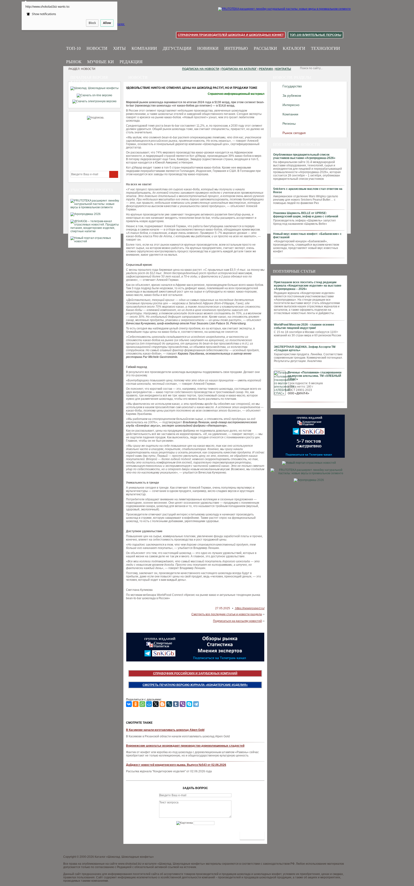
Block (92, 23)
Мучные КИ (100, 61)
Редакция (131, 61)
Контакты (283, 69)
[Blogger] (162, 704)
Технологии (325, 48)
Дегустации (177, 48)
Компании (144, 48)
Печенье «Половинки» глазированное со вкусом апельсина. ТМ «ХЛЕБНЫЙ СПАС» (315, 376)
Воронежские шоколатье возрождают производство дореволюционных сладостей (185, 745)
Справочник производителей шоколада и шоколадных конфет (231, 35)
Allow (107, 23)
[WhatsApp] (142, 704)
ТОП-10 (73, 48)
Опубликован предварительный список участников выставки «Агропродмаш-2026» (304, 156)
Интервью (236, 48)
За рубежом (291, 95)
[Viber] (182, 704)
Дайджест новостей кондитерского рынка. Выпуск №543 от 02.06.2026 (176, 765)
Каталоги (294, 48)
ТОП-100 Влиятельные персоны (315, 35)
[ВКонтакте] (129, 704)
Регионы (289, 123)
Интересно (290, 105)
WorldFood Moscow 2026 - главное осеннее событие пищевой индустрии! (304, 326)
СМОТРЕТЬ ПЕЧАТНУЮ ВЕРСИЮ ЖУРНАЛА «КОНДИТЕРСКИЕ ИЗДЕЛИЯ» (195, 685)
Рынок (73, 61)
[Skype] (189, 704)
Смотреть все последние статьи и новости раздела (226, 614)
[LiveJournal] (169, 704)
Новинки (207, 48)
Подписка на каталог (239, 69)
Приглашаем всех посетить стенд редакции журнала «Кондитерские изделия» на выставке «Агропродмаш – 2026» (307, 286)
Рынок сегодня (294, 133)
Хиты (119, 48)
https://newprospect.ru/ (249, 608)
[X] (156, 704)
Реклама (266, 69)
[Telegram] (196, 704)
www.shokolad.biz (130, 863)
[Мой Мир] (149, 704)
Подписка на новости (200, 69)
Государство (292, 86)
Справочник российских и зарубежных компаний (195, 673)
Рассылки (265, 48)
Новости (96, 48)
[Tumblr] (176, 704)
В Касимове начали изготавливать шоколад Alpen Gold (165, 730)
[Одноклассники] (135, 704)
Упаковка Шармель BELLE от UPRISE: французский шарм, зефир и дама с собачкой (305, 214)
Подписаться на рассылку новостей (237, 621)
